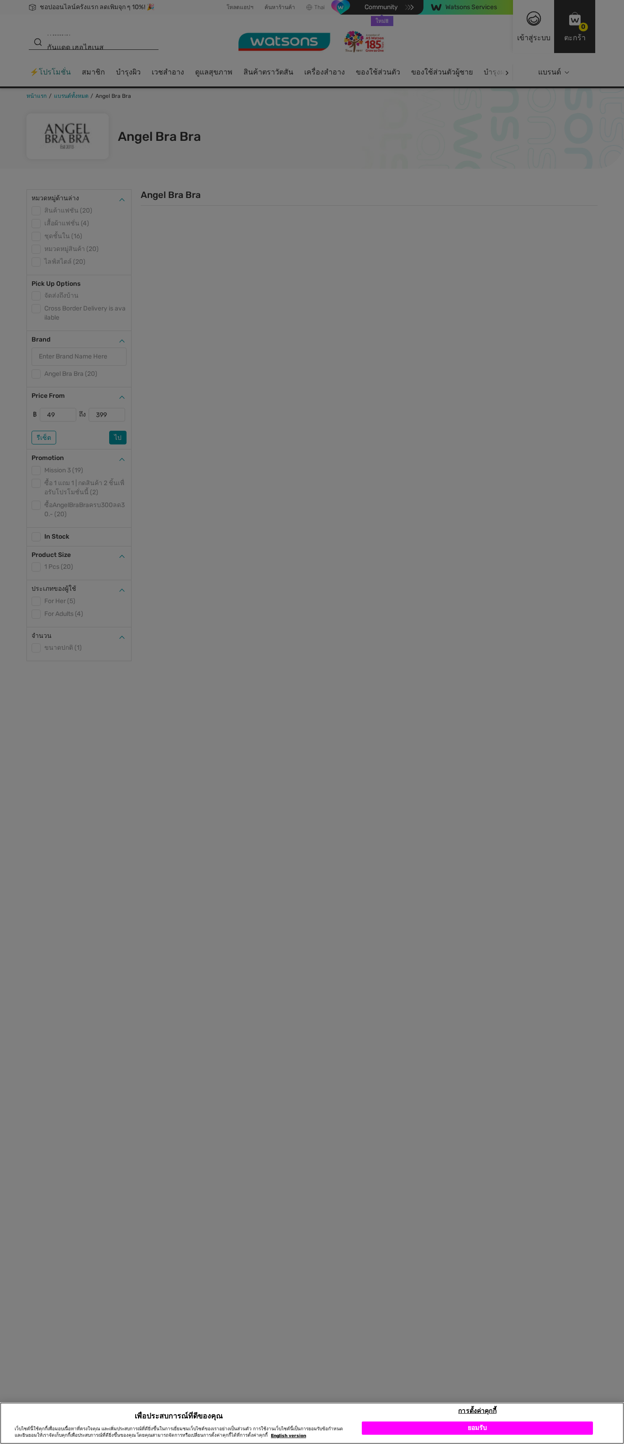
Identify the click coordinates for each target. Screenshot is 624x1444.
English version (288, 1436)
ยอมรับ (477, 1428)
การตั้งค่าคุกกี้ (477, 1410)
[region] (312, 1423)
